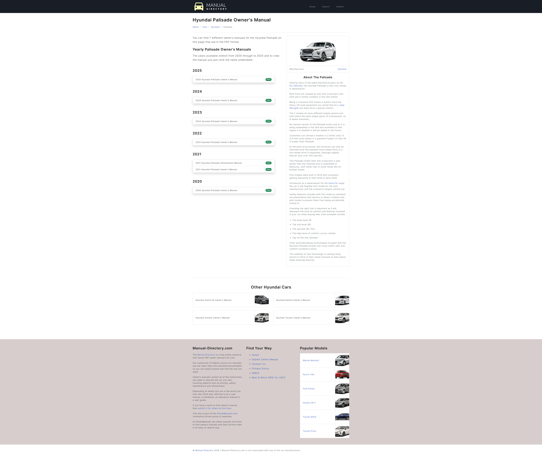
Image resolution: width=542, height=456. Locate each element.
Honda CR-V (309, 402)
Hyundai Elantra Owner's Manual (293, 300)
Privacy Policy (260, 368)
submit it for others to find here (214, 408)
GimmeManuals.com (227, 413)
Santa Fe (333, 183)
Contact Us (258, 364)
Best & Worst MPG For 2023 (268, 377)
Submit (340, 6)
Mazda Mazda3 (311, 360)
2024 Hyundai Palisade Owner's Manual (233, 100)
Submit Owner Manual (265, 359)
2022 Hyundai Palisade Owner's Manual (233, 142)
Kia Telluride (295, 85)
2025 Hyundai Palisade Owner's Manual (233, 79)
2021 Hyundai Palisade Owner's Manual (233, 169)
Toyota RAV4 (309, 417)
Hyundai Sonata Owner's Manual (213, 317)
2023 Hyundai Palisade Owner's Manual (233, 121)
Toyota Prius (309, 431)
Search (326, 6)
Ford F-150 (308, 374)
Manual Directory (206, 354)
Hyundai (215, 27)
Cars (204, 27)
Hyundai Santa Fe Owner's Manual (213, 300)
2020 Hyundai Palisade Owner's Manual (233, 190)
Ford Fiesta (309, 388)
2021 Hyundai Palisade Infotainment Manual (233, 163)
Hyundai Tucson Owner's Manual (293, 317)
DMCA (255, 373)
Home (312, 6)
